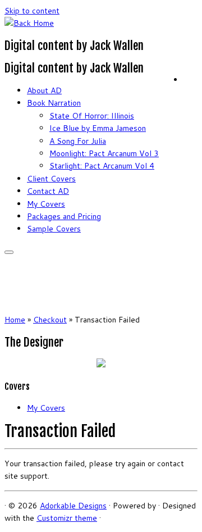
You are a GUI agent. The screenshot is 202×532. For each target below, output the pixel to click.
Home (14, 319)
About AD (44, 90)
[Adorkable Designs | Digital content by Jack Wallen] (29, 23)
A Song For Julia (77, 141)
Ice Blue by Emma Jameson (97, 128)
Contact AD (48, 191)
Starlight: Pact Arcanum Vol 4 (101, 165)
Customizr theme (66, 518)
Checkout (50, 319)
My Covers (46, 204)
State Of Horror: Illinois (91, 115)
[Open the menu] (8, 252)
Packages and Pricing (64, 216)
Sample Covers (54, 228)
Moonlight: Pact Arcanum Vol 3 (104, 153)
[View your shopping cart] (190, 77)
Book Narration (54, 102)
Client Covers (51, 178)
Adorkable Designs (73, 505)
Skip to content (31, 10)
